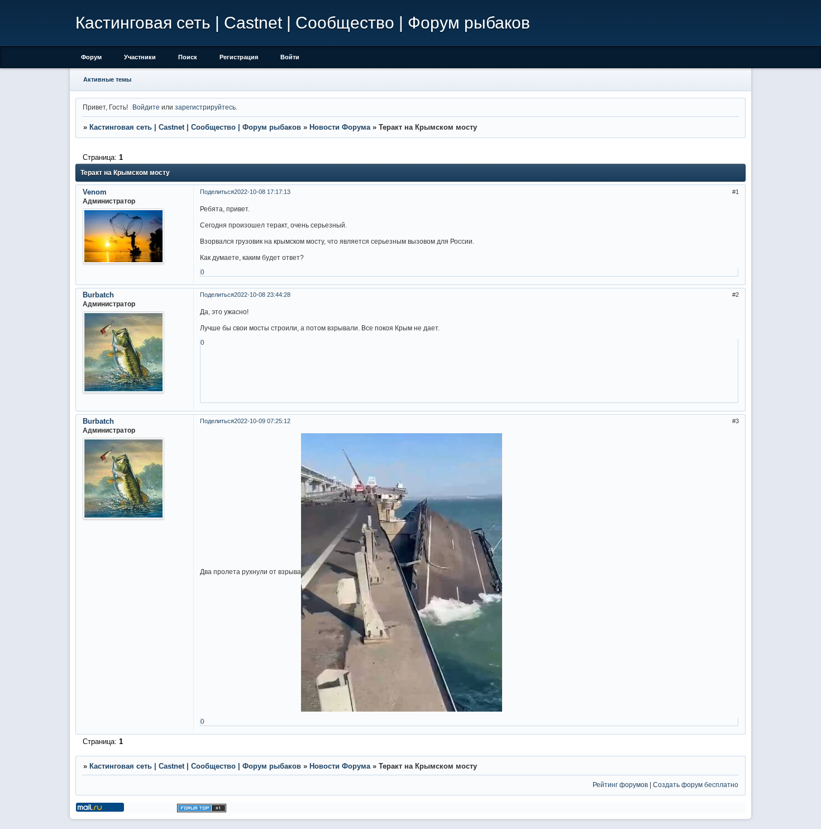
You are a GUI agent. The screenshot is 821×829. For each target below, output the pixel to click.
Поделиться (217, 191)
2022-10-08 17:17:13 (262, 191)
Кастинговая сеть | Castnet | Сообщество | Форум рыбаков (195, 127)
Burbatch (98, 295)
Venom (95, 192)
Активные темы (107, 79)
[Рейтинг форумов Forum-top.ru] (201, 809)
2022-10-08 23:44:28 (262, 294)
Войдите (146, 107)
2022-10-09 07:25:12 (262, 421)
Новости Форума (339, 127)
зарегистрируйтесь (205, 107)
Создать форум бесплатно (695, 784)
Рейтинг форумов (620, 784)
